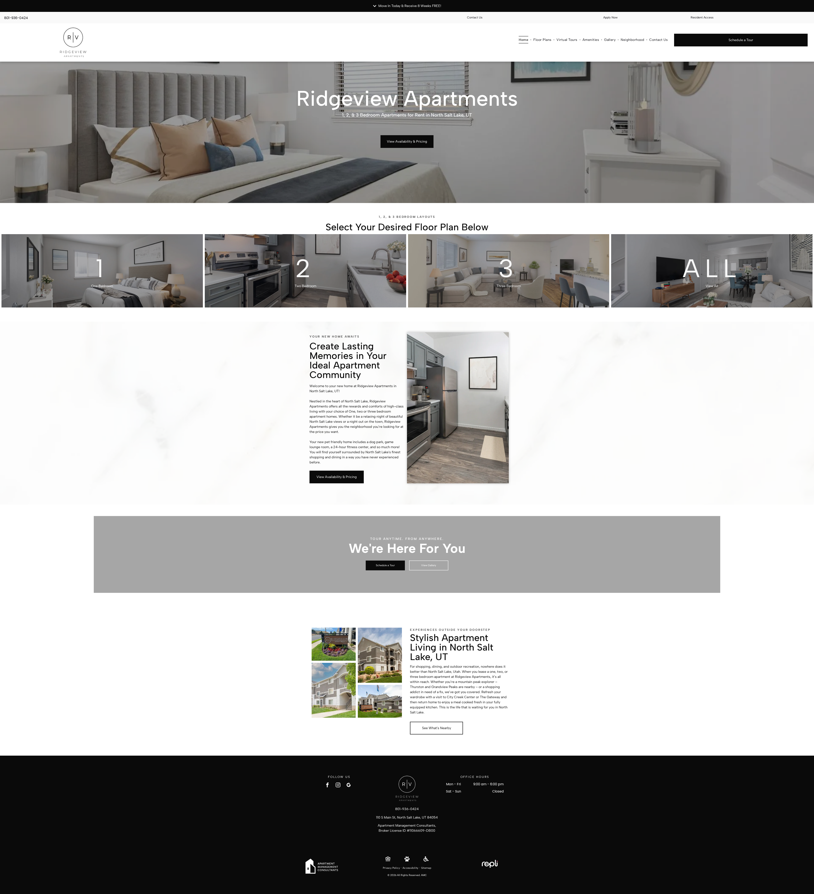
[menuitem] (524, 39)
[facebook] (327, 785)
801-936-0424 (16, 17)
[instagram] (338, 785)
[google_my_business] (348, 785)
